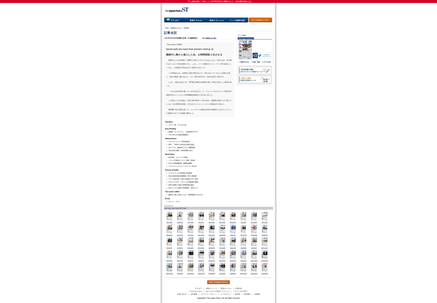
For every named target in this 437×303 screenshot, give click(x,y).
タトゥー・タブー (174, 201)
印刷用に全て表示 (210, 38)
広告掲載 (247, 294)
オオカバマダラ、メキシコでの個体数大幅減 (183, 182)
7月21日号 (233, 248)
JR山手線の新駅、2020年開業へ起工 (180, 150)
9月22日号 (222, 261)
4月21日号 (212, 235)
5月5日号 (233, 235)
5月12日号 (243, 235)
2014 (169, 208)
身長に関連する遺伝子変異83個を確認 (181, 185)
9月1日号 (190, 261)
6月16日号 (190, 248)
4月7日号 (190, 235)
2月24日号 (233, 222)
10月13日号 (254, 261)
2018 (184, 208)
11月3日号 (180, 273)
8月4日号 (254, 248)
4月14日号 (201, 235)
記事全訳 (186, 28)
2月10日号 (212, 222)
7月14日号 (222, 248)
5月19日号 (254, 235)
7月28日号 (243, 248)
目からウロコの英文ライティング (218, 291)
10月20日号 (264, 261)
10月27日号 (169, 273)
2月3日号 (201, 222)
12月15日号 (243, 273)
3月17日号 (265, 222)
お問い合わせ (182, 294)
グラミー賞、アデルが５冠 (177, 125)
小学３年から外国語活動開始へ (178, 135)
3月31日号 (180, 235)
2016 (177, 208)
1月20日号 (180, 222)
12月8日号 (233, 273)
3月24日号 (169, 235)
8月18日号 (169, 261)
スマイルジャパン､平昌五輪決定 (179, 141)
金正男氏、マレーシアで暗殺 (178, 157)
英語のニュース (211, 288)
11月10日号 (190, 273)
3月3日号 (243, 222)
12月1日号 (222, 273)
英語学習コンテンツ (176, 28)
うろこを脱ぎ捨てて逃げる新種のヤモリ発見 (183, 179)
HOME (167, 28)
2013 (165, 208)
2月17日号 (222, 222)
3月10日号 (254, 222)
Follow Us (266, 55)
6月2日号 (169, 248)
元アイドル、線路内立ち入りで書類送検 (181, 147)
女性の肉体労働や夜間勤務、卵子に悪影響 (182, 176)
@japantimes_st (266, 56)
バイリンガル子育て (240, 291)
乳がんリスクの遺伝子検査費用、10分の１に (183, 188)
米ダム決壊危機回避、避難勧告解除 (180, 163)
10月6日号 (243, 261)
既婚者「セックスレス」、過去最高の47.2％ (183, 132)
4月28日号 (222, 235)
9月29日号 (233, 261)
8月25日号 (180, 261)
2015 (173, 208)
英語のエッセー (226, 288)
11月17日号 (201, 273)
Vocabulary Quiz (195, 291)
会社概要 (193, 294)
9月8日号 (201, 261)
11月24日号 (211, 273)
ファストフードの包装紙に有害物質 (180, 173)
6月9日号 (180, 248)
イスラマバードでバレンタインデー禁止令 (182, 166)
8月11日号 (265, 248)
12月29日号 (264, 273)
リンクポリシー (225, 294)
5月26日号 (265, 235)
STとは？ (198, 288)
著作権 (237, 294)
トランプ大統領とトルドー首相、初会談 (181, 160)
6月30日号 (212, 248)
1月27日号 (190, 222)
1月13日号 (169, 222)
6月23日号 (201, 248)
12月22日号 (254, 273)
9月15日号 (212, 261)
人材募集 (257, 294)
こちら (249, 1)
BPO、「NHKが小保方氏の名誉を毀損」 (181, 144)
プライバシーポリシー (209, 294)
